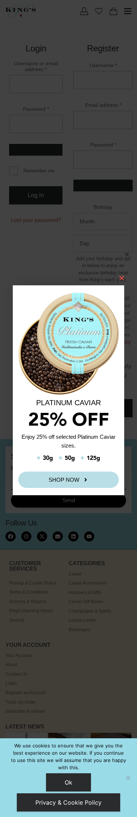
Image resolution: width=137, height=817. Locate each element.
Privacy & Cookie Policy (68, 802)
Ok (68, 782)
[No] (128, 777)
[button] (127, 254)
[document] (68, 408)
